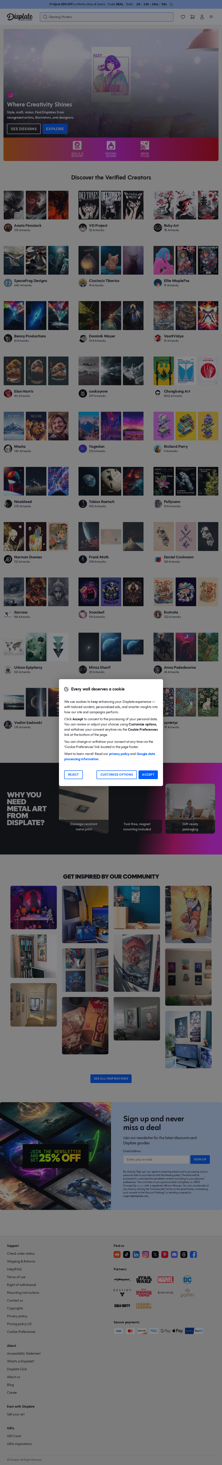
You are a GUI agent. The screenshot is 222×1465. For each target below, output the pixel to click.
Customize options (116, 774)
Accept (148, 774)
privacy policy (119, 754)
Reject (73, 774)
